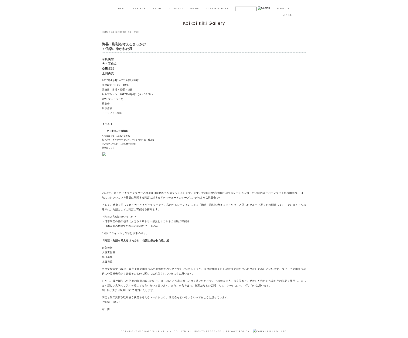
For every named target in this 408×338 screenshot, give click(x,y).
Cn (288, 8)
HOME (105, 32)
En (282, 8)
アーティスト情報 (112, 113)
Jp (277, 8)
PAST (122, 8)
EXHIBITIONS (118, 32)
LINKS (287, 15)
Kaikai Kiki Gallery (204, 23)
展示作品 (107, 108)
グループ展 (132, 32)
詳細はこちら (108, 147)
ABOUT (158, 8)
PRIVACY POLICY (238, 331)
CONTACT (177, 8)
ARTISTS (139, 8)
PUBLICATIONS (217, 8)
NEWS (194, 8)
